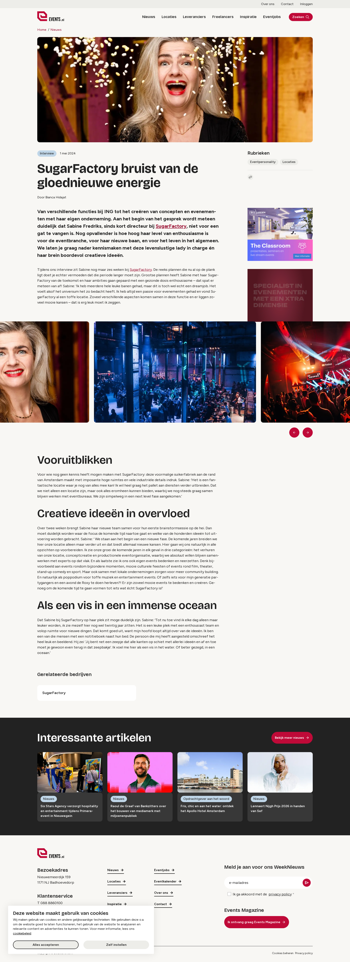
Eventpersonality (263, 162)
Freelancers (223, 17)
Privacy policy (304, 953)
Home (41, 30)
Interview (47, 153)
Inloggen (306, 4)
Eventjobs (272, 17)
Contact (287, 4)
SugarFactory (171, 226)
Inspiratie (248, 17)
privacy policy (280, 894)
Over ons (267, 4)
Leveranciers (194, 17)
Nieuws (148, 17)
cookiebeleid (22, 933)
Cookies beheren (282, 953)
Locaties (169, 17)
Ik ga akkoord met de (262, 894)
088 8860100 (52, 903)
